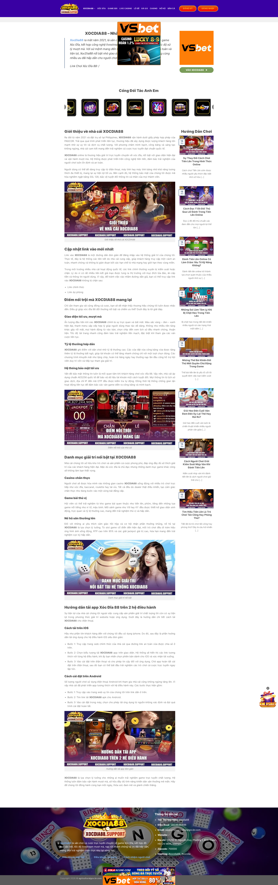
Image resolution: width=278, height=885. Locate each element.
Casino (154, 8)
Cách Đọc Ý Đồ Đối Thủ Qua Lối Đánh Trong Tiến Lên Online (196, 211)
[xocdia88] (69, 8)
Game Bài (112, 8)
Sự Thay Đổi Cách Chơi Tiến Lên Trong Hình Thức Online (197, 161)
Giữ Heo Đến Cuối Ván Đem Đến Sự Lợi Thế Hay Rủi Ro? (196, 413)
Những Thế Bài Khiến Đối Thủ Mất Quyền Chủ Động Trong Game (196, 363)
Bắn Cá (171, 8)
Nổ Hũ (162, 8)
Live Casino (125, 8)
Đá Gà (144, 8)
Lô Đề (136, 8)
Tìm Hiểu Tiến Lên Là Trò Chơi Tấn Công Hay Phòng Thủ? (197, 514)
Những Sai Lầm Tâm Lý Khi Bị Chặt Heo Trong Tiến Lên (196, 312)
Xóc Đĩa (101, 8)
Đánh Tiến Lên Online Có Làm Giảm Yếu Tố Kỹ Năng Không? (196, 262)
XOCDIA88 (88, 8)
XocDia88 (76, 40)
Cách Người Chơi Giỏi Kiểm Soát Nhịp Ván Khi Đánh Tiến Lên (196, 464)
